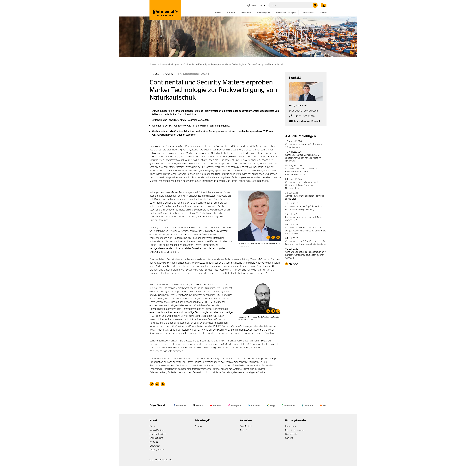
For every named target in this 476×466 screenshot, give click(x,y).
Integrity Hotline (156, 449)
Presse (218, 12)
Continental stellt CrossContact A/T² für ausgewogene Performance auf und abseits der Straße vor (305, 230)
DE (261, 5)
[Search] (315, 5)
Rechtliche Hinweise (294, 430)
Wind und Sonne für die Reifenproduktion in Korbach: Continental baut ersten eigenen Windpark (305, 255)
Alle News (293, 264)
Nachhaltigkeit (263, 12)
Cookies (289, 438)
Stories (323, 12)
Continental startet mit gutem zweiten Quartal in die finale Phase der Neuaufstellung (302, 185)
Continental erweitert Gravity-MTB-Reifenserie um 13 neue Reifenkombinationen (301, 171)
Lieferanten (154, 446)
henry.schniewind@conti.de (307, 121)
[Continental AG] (165, 10)
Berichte (198, 426)
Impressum (290, 426)
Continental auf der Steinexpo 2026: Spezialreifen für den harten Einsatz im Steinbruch (303, 158)
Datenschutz (291, 434)
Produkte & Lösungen (286, 12)
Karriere (231, 12)
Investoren (246, 12)
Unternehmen (308, 12)
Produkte (153, 442)
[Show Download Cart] (323, 5)
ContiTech (245, 426)
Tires (242, 430)
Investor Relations (157, 434)
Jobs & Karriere (156, 430)
